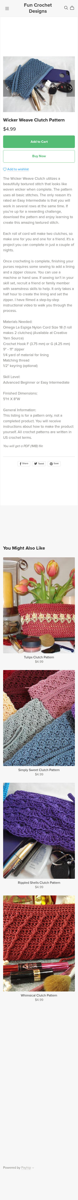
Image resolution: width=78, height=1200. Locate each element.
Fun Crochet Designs (38, 8)
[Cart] (74, 8)
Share (25, 463)
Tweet (40, 463)
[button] (7, 88)
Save (56, 463)
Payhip (26, 1168)
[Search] (66, 8)
